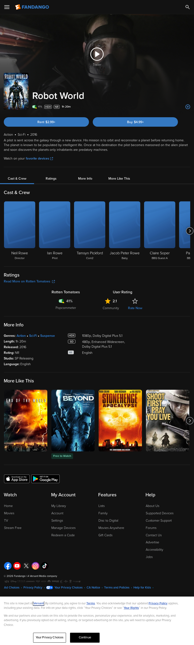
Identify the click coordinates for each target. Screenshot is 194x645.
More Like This (119, 179)
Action (21, 336)
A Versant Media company (42, 576)
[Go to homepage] (32, 7)
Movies (9, 513)
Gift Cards (105, 535)
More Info (85, 179)
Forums (151, 528)
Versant (38, 603)
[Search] (188, 7)
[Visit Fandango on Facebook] (8, 566)
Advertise (152, 542)
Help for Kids (142, 587)
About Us (152, 506)
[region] (97, 621)
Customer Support (159, 521)
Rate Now (135, 308)
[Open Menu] (7, 7)
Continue (85, 637)
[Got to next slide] (189, 231)
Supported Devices (159, 513)
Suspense (47, 336)
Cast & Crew (17, 179)
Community (111, 308)
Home (8, 506)
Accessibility (154, 550)
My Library (58, 506)
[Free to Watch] (73, 421)
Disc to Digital (108, 521)
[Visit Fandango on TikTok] (45, 566)
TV (6, 521)
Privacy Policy (32, 587)
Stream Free (13, 528)
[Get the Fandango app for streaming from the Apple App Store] (17, 478)
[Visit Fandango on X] (26, 566)
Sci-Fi (33, 336)
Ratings (51, 179)
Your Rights (131, 608)
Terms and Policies (116, 587)
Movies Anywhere (111, 528)
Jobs (149, 557)
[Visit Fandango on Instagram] (35, 566)
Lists (101, 506)
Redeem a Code (63, 535)
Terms (90, 603)
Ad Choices (11, 587)
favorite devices (37, 158)
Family (103, 513)
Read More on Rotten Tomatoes (27, 281)
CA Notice (93, 587)
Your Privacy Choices (68, 587)
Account (57, 513)
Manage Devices (63, 528)
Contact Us (154, 535)
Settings (57, 521)
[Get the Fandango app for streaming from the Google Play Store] (45, 478)
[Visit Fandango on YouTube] (17, 566)
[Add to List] (187, 106)
